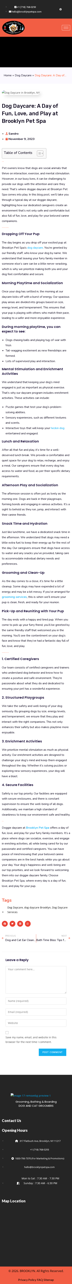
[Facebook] (48, 9)
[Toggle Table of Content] (38, 153)
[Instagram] (54, 9)
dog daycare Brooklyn (37, 907)
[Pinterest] (60, 9)
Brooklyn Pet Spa (37, 828)
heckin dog (57, 428)
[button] (5, 924)
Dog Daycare (23, 75)
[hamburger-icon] (66, 27)
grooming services (14, 597)
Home (8, 75)
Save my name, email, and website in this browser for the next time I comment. (31, 1040)
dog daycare (35, 248)
